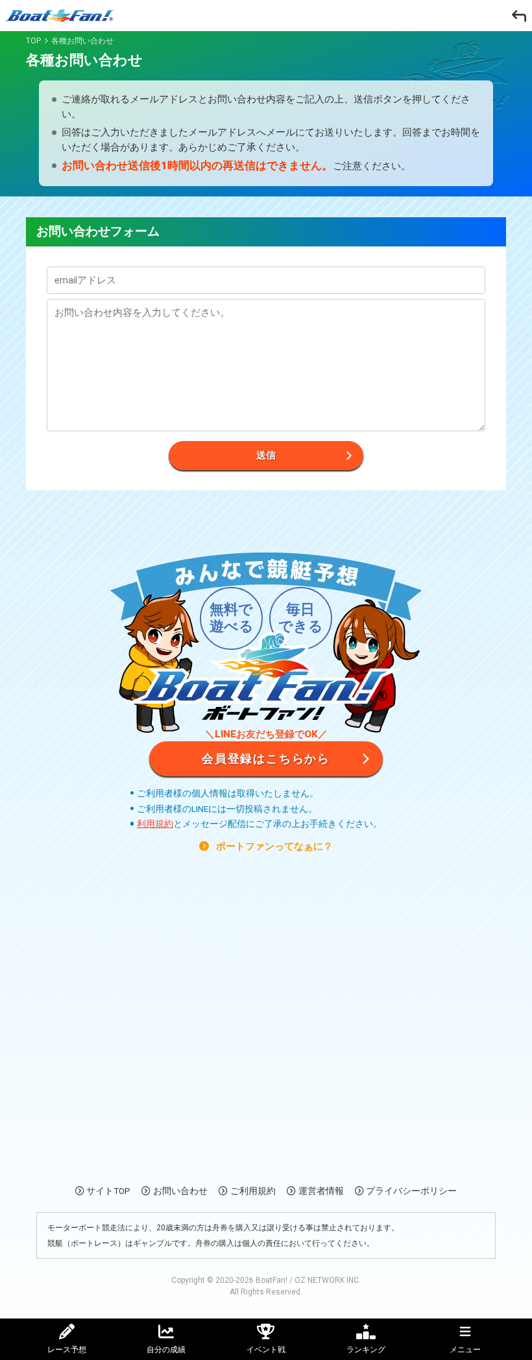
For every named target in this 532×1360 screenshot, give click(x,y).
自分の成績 (166, 1349)
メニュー (465, 1349)
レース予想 (66, 1349)
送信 (266, 455)
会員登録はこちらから (266, 758)
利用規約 (155, 823)
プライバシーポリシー (411, 1191)
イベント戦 (266, 1349)
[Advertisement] (266, 1026)
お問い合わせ (180, 1191)
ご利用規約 (253, 1191)
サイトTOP (108, 1191)
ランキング (365, 1349)
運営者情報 (321, 1191)
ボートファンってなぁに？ (273, 846)
